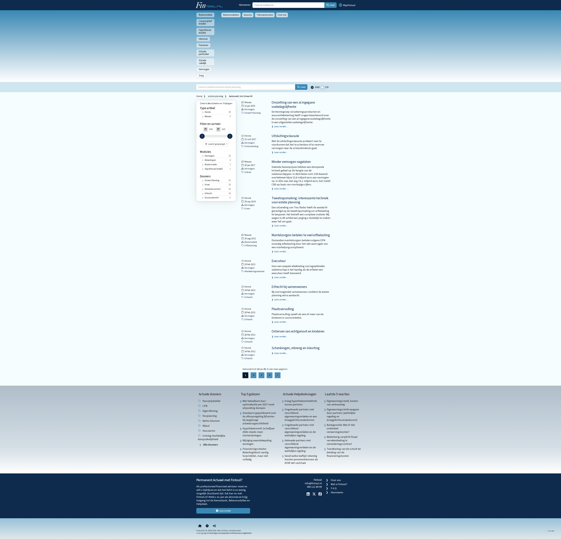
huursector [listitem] (208, 431)
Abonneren (244, 5)
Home (199, 96)
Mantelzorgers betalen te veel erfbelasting (301, 235)
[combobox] (216, 144)
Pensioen (203, 45)
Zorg (201, 75)
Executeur (279, 261)
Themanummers (265, 15)
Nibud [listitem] (205, 426)
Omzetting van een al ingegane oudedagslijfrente (293, 104)
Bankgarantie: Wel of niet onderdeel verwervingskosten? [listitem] (341, 428)
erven (207, 184)
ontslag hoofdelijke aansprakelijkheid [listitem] (211, 437)
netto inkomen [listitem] (211, 421)
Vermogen (204, 69)
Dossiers (248, 15)
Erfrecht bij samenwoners (289, 286)
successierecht (212, 197)
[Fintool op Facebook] (320, 494)
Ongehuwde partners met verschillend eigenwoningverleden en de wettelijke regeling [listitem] (300, 430)
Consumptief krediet (205, 22)
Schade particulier (204, 53)
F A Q (334, 488)
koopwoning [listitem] (209, 416)
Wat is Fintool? (339, 484)
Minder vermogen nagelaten (291, 161)
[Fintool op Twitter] (314, 494)
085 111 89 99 (314, 487)
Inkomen (203, 39)
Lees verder (225, 510)
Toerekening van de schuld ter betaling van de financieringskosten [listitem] (344, 452)
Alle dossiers (210, 445)
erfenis (247, 172)
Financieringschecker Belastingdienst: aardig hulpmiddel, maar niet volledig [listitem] (256, 454)
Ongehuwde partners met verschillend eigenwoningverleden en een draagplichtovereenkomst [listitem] (301, 415)
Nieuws (208, 116)
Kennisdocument (213, 189)
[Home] (200, 526)
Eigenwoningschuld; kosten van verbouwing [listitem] (342, 402)
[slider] (202, 136)
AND (317, 87)
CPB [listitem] (204, 406)
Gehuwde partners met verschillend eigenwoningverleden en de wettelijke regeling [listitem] (300, 446)
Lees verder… (281, 126)
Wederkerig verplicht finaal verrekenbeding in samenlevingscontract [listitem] (342, 440)
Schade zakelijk (202, 62)
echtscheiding (251, 146)
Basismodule (205, 15)
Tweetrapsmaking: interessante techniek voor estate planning (300, 200)
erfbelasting (250, 245)
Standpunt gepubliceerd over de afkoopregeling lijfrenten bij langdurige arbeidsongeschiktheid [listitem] (259, 418)
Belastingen (210, 160)
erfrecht (208, 193)
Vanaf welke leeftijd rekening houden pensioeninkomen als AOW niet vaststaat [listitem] (301, 459)
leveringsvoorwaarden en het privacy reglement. (230, 533)
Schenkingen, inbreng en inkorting (296, 348)
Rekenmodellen (231, 15)
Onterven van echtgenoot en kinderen (298, 331)
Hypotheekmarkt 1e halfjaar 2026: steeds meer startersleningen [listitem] (259, 432)
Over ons (282, 15)
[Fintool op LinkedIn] (308, 494)
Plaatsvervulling (283, 309)
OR (327, 87)
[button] (347, 5)
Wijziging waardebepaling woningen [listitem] (257, 442)
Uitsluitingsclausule (285, 135)
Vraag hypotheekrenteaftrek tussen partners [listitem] (301, 402)
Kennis (208, 112)
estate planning (215, 96)
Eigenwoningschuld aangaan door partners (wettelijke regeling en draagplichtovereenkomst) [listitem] (343, 415)
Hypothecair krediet (205, 31)
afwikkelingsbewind (254, 271)
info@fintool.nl (313, 483)
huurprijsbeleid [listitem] (211, 401)
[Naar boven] (207, 526)
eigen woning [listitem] (210, 411)
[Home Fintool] (209, 5)
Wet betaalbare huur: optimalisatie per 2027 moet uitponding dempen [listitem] (258, 404)
